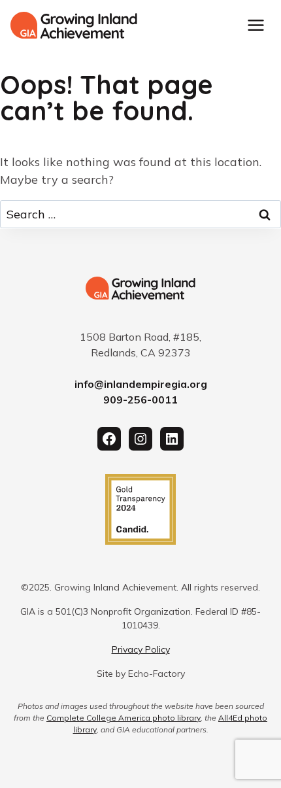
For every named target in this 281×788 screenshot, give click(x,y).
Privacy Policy (141, 649)
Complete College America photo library (123, 718)
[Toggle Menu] (256, 25)
